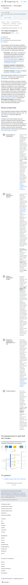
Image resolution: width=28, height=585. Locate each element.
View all (2, 553)
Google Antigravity (5, 546)
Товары (7, 21)
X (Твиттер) (3, 529)
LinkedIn (3, 527)
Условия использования (6, 578)
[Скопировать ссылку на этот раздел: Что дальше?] (12, 475)
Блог (2, 521)
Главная (2, 21)
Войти (25, 1)
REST (6, 77)
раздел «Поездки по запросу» (13, 72)
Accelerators (4, 513)
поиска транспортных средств (23, 210)
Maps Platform (16, 2)
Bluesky (2, 523)
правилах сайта (22, 494)
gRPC (2, 77)
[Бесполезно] (21, 28)
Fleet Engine (18, 6)
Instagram (3, 525)
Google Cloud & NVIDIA (6, 515)
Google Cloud (4, 548)
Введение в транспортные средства (13, 68)
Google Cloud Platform (6, 568)
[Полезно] (19, 28)
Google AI (3, 570)
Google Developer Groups (6, 508)
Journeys (6, 8)
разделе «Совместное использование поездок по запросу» (23, 383)
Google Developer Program (7, 506)
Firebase (3, 542)
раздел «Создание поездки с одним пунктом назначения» (23, 186)
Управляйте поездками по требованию (11, 25)
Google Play (3, 551)
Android (2, 538)
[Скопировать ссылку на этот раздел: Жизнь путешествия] (17, 108)
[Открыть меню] (2, 1)
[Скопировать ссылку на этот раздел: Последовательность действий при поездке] (12, 438)
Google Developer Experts (6, 510)
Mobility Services (6, 6)
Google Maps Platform (15, 21)
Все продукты (4, 573)
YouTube (3, 532)
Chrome (3, 540)
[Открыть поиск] (21, 1)
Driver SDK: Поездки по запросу (9, 130)
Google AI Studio (4, 544)
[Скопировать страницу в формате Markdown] (17, 33)
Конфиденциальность (18, 578)
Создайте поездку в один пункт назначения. (15, 479)
